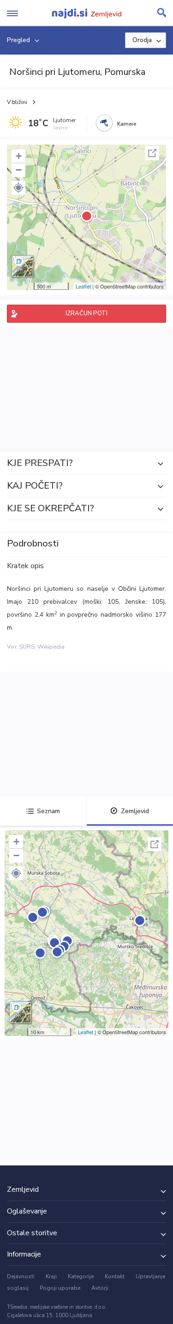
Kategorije (81, 1276)
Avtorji (99, 1288)
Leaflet (83, 286)
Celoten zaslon (152, 153)
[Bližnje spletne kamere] (104, 123)
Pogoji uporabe (60, 1288)
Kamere (126, 124)
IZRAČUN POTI (86, 313)
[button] (18, 188)
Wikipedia (51, 647)
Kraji (51, 1276)
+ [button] (19, 156)
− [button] (19, 170)
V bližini (17, 102)
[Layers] (22, 266)
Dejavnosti (21, 1276)
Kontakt (115, 1276)
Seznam (48, 811)
